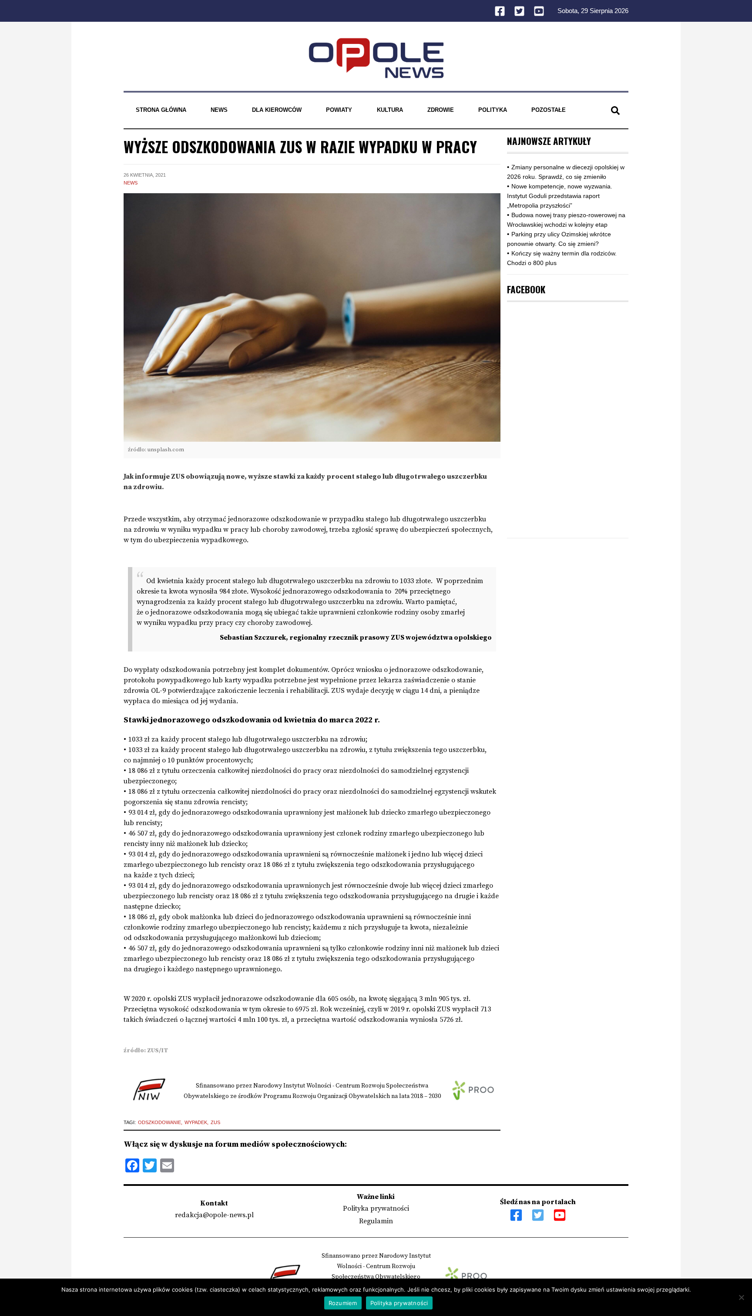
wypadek (196, 1122)
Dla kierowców (277, 110)
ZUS (215, 1122)
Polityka (492, 110)
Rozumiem (343, 1302)
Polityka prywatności (376, 1208)
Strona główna (161, 110)
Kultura (390, 110)
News (219, 110)
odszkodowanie (159, 1122)
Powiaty (339, 110)
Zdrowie (440, 110)
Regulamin (376, 1221)
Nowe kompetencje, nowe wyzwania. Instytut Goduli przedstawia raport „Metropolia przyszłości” (559, 196)
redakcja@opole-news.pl (214, 1215)
